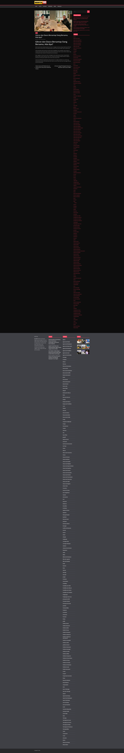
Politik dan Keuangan (67, 649)
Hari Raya (75, 113)
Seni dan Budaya (76, 297)
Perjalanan (75, 233)
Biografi (74, 73)
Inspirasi (74, 148)
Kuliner (74, 177)
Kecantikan (75, 156)
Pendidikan (50, 6)
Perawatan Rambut (66, 601)
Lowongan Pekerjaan (76, 183)
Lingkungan (75, 180)
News (74, 201)
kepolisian (75, 164)
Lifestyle (74, 179)
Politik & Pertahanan (76, 247)
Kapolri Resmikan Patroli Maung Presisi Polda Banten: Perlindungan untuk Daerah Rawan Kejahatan (80, 18)
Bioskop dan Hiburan (76, 75)
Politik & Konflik (75, 244)
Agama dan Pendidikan (77, 44)
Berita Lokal (75, 70)
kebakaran (75, 155)
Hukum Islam (75, 142)
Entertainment (75, 99)
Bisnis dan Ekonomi (76, 78)
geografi (74, 107)
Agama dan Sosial (76, 46)
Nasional (74, 199)
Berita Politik (65, 388)
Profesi (64, 671)
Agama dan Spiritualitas (67, 355)
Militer (74, 191)
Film (74, 103)
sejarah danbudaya (76, 295)
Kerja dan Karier (76, 166)
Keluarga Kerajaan (76, 163)
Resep (74, 279)
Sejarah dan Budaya (76, 292)
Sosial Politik (75, 305)
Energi (74, 94)
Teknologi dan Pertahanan (77, 314)
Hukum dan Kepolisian (77, 129)
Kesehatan (75, 167)
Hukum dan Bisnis (76, 123)
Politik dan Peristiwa (76, 268)
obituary (74, 204)
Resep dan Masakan (76, 281)
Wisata (74, 324)
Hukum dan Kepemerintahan (78, 127)
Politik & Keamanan (66, 625)
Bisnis (55, 6)
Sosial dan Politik (76, 303)
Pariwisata (65, 579)
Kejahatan (75, 161)
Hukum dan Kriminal (76, 131)
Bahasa (74, 52)
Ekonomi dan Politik (76, 92)
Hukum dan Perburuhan (77, 137)
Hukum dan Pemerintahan (77, 135)
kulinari (74, 175)
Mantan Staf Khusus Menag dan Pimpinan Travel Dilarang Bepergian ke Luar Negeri (54, 357)
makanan (74, 185)
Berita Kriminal (75, 68)
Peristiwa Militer (76, 231)
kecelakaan (75, 158)
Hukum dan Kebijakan (77, 126)
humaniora (75, 143)
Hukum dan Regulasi (76, 140)
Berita (64, 377)
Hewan (74, 115)
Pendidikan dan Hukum (67, 590)
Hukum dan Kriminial (76, 134)
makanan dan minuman (77, 187)
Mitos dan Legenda (76, 195)
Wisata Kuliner (75, 327)
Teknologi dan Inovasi (77, 310)
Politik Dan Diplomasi (76, 249)
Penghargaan (75, 222)
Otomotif (74, 207)
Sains (74, 286)
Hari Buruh (75, 110)
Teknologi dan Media (76, 313)
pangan (74, 209)
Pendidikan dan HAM (76, 215)
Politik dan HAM (76, 254)
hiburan (74, 116)
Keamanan (75, 153)
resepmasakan (75, 284)
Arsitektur (75, 51)
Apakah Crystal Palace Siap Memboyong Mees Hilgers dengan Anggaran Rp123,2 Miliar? (55, 347)
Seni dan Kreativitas (76, 298)
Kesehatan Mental (76, 169)
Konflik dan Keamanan (77, 172)
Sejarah (74, 290)
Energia (74, 97)
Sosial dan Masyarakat (77, 302)
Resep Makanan (76, 282)
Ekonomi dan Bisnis (76, 91)
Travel (74, 321)
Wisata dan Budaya (76, 326)
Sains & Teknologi (76, 287)
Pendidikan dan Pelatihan (77, 220)
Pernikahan (65, 612)
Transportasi (75, 319)
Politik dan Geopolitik (76, 252)
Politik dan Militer (76, 262)
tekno (74, 306)
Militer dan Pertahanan (77, 193)
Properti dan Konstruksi (77, 278)
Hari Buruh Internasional (77, 111)
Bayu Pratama (43, 39)
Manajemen (75, 188)
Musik (74, 198)
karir (74, 151)
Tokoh (74, 318)
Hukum (74, 119)
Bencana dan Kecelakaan (77, 59)
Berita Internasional (76, 67)
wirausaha (75, 322)
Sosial (74, 300)
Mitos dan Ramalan (76, 196)
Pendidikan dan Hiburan (77, 217)
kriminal (74, 174)
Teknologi (59, 6)
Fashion (74, 100)
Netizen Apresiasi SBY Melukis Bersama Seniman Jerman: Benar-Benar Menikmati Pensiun (43, 67)
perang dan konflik (76, 225)
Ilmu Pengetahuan (76, 147)
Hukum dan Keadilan (76, 124)
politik (40, 6)
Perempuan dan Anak (77, 228)
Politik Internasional (76, 273)
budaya (64, 399)
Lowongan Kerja (76, 182)
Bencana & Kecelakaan (67, 366)
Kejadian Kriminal (76, 159)
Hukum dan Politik (76, 139)
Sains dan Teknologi (76, 289)
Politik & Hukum (76, 241)
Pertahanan (75, 236)
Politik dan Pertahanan (77, 270)
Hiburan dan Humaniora (77, 118)
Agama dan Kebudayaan (67, 344)
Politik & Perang (76, 246)
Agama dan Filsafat (76, 38)
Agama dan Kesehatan (77, 43)
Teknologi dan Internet (77, 311)
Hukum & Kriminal (76, 121)
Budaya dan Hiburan (76, 81)
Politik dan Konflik (76, 260)
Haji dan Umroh (76, 108)
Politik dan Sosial (76, 271)
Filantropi (75, 102)
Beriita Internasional (76, 62)
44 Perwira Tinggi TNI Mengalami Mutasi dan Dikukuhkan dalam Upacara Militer (62, 66)
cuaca (74, 84)
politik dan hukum (76, 255)
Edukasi (74, 86)
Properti (74, 276)
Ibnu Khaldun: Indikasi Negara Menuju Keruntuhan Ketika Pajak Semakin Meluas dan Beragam (80, 24)
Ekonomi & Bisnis (76, 89)
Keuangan (75, 171)
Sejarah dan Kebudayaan (77, 294)
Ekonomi (64, 410)
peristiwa (74, 230)
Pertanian (75, 238)
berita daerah (75, 65)
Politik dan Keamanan (77, 257)
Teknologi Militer (76, 316)
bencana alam (75, 57)
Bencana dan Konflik (76, 60)
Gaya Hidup (75, 105)
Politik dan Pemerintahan (77, 265)
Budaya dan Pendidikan (77, 83)
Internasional (75, 150)
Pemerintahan (75, 212)
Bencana (74, 54)
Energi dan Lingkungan (67, 421)
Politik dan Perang (66, 660)
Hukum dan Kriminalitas (77, 132)
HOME (36, 6)
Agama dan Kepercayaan (77, 41)
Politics (75, 202)
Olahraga (45, 6)
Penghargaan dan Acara (77, 223)
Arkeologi (74, 49)
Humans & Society (76, 145)
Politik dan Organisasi (77, 263)
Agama (74, 36)
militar (74, 190)
